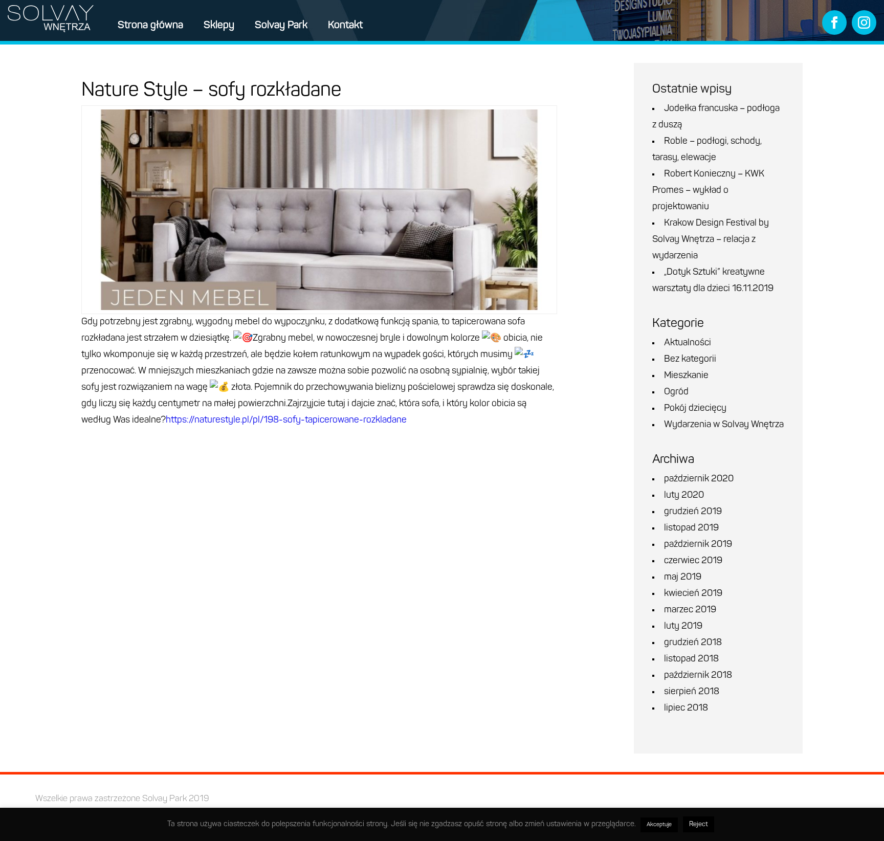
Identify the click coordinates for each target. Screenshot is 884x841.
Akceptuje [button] (659, 825)
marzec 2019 (690, 610)
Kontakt (345, 25)
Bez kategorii (690, 359)
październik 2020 (699, 479)
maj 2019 (682, 577)
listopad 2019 (691, 528)
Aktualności (687, 343)
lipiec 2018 (686, 708)
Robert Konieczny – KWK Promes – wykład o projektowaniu (708, 191)
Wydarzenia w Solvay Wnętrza (724, 425)
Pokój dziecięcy (695, 408)
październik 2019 (698, 544)
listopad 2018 (691, 659)
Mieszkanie (686, 376)
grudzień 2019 (693, 512)
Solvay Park (281, 25)
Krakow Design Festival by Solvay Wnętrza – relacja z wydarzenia (710, 240)
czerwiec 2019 (693, 561)
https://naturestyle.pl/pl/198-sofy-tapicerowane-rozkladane (286, 420)
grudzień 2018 (693, 643)
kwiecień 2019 (693, 594)
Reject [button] (698, 824)
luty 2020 (684, 495)
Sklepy (219, 25)
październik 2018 (698, 675)
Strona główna (150, 25)
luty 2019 (683, 626)
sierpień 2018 (691, 692)
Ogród (676, 392)
